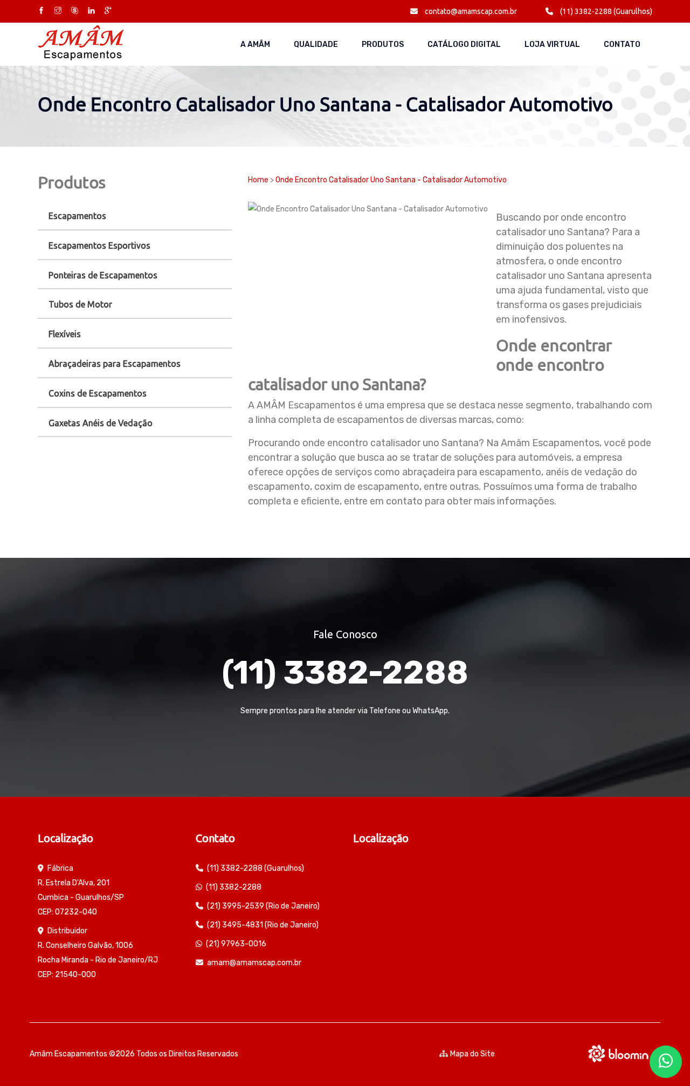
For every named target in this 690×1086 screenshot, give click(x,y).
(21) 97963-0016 (236, 943)
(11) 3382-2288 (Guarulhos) (605, 11)
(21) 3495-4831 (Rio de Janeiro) (263, 925)
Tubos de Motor (80, 304)
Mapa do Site (472, 1053)
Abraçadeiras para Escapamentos (115, 363)
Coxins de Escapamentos (98, 393)
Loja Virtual (552, 44)
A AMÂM (255, 44)
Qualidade (316, 44)
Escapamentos (77, 216)
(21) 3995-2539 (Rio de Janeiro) (263, 906)
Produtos (383, 44)
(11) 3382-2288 (345, 672)
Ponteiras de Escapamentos (103, 275)
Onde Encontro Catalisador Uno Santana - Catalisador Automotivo (391, 180)
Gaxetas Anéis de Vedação (101, 423)
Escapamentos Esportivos (99, 245)
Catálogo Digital (464, 44)
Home (258, 180)
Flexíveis (65, 334)
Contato (622, 44)
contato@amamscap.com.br (470, 11)
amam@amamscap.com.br (254, 962)
